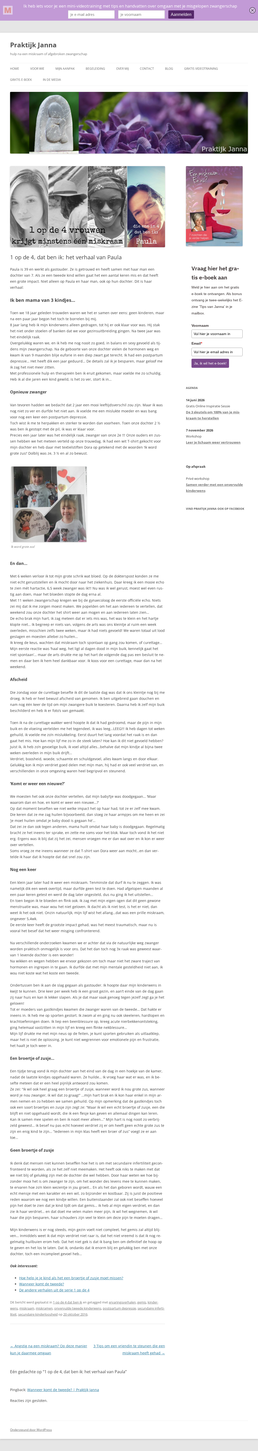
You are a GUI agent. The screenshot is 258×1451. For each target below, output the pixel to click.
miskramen (44, 1308)
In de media (52, 80)
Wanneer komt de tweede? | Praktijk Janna (63, 1389)
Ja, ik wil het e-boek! (210, 363)
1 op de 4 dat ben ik (67, 1302)
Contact (147, 68)
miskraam (26, 1308)
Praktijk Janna (33, 44)
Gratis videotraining (201, 68)
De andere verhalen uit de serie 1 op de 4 (54, 1290)
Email (196, 343)
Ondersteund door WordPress (31, 1430)
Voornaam (200, 325)
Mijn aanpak (65, 68)
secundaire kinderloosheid (38, 1314)
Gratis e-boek (21, 80)
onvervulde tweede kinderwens (77, 1308)
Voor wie (37, 68)
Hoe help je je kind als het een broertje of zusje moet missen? (71, 1278)
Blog (169, 68)
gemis (141, 1302)
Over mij (122, 68)
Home (14, 68)
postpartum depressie (119, 1308)
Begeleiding (95, 68)
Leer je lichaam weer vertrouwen (213, 442)
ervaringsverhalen (122, 1302)
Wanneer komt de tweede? (41, 1284)
